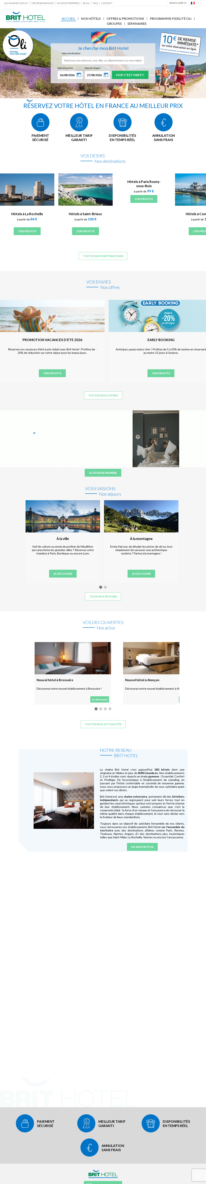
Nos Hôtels (91, 18)
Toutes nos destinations (103, 256)
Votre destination (71, 53)
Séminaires (137, 23)
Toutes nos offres (103, 395)
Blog (86, 3)
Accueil (68, 18)
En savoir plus (142, 847)
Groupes (114, 23)
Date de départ (92, 68)
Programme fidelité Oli (171, 18)
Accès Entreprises (68, 3)
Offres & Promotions (125, 18)
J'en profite (27, 231)
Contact (106, 3)
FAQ (95, 3)
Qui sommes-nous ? (16, 3)
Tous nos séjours (103, 596)
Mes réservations (43, 3)
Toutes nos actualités (103, 724)
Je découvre (62, 573)
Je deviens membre (103, 472)
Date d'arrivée (65, 68)
